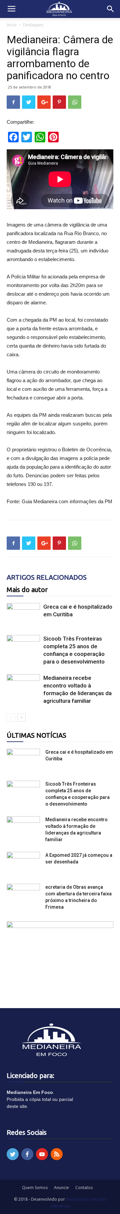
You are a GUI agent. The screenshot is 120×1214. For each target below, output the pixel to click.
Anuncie (61, 1187)
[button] (110, 9)
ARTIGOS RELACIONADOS (47, 577)
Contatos (84, 1187)
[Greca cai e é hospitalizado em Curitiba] (23, 614)
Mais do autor (27, 589)
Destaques (33, 25)
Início (12, 25)
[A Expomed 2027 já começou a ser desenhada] (23, 863)
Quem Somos (35, 1187)
